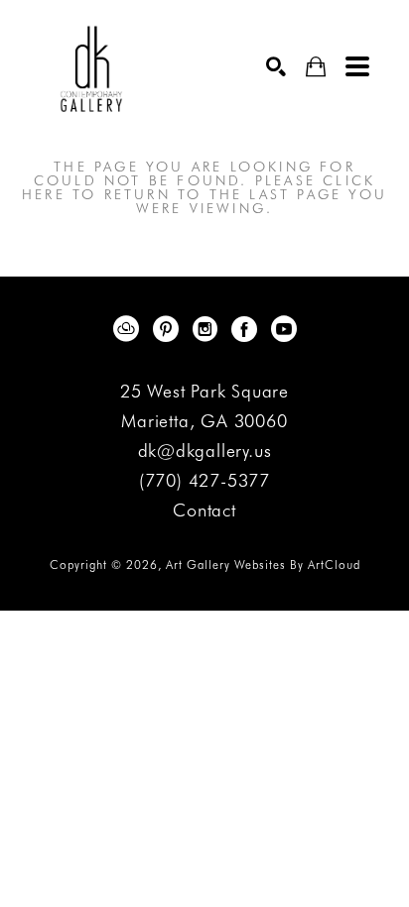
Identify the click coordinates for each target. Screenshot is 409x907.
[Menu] (357, 66)
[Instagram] (208, 329)
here (44, 194)
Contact (204, 510)
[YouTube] (284, 329)
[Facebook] (247, 329)
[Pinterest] (169, 329)
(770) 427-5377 (204, 481)
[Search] (276, 66)
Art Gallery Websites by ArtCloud (263, 564)
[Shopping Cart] (316, 67)
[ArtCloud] (129, 329)
